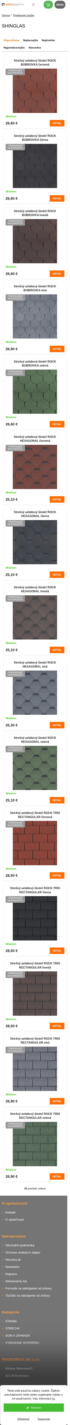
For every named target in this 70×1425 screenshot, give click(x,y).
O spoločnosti (14, 1219)
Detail (57, 123)
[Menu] (62, 5)
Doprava (11, 1274)
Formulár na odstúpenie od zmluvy (28, 1288)
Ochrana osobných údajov (22, 1252)
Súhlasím (36, 1407)
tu (53, 1398)
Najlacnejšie (30, 40)
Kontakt (10, 1212)
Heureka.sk (13, 1259)
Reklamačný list (16, 1281)
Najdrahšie (48, 40)
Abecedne (35, 47)
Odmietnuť (23, 1418)
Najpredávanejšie (14, 47)
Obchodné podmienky (19, 1245)
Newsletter (12, 1267)
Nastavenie (44, 1418)
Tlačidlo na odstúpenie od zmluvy (27, 1295)
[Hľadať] (30, 5)
